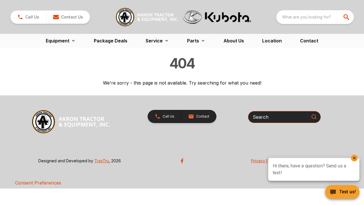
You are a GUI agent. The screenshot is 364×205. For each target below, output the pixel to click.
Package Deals (110, 41)
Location (272, 41)
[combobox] (315, 17)
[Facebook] (182, 161)
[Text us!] (342, 192)
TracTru (101, 160)
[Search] (314, 117)
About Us (234, 41)
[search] (347, 17)
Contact (309, 41)
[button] (28, 17)
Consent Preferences (38, 183)
